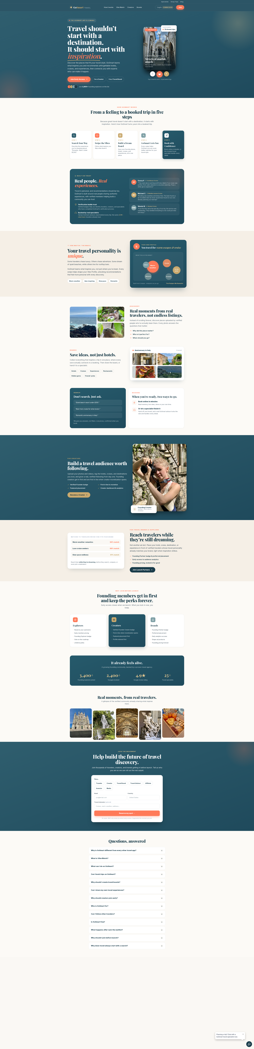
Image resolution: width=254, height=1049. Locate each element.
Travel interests (102, 802)
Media (109, 788)
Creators (130, 7)
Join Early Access (77, 79)
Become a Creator (77, 495)
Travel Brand (121, 783)
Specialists (164, 1)
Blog (181, 1)
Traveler (99, 783)
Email (96, 793)
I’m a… (96, 779)
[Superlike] (166, 73)
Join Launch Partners (141, 570)
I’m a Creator (99, 79)
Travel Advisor (135, 783)
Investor (99, 788)
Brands (139, 7)
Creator (109, 783)
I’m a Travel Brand (115, 79)
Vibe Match (120, 7)
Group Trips (174, 1)
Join (180, 7)
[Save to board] (159, 74)
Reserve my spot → (127, 813)
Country (130, 793)
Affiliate (148, 783)
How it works (108, 7)
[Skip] (152, 73)
